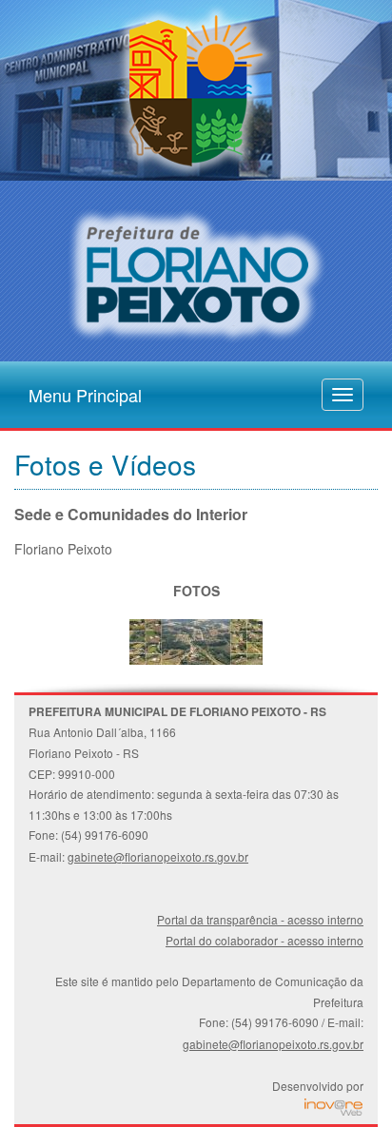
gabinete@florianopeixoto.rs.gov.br (158, 856)
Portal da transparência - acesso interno (260, 919)
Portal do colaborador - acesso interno (264, 940)
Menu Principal (85, 390)
